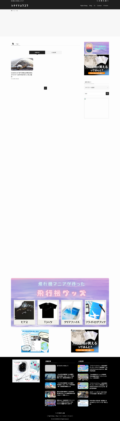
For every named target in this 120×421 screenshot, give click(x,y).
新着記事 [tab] (37, 52)
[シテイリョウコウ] (19, 5)
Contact (64, 416)
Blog (57, 416)
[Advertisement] (60, 23)
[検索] (108, 1)
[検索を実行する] (107, 93)
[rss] (104, 1)
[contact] (106, 1)
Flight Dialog (51, 416)
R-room (70, 416)
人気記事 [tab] (53, 52)
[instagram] (99, 1)
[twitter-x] (97, 1)
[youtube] (101, 1)
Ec (60, 416)
